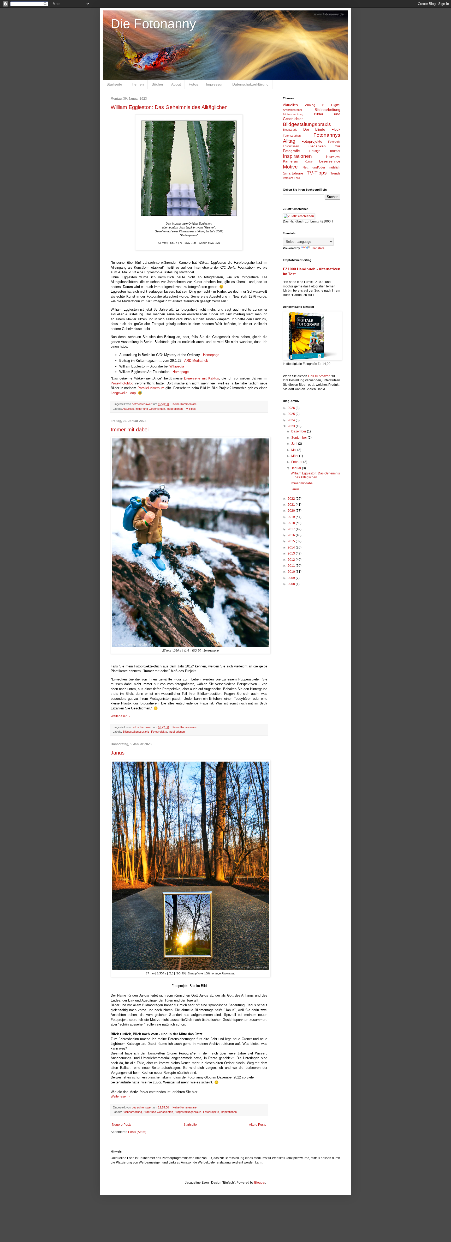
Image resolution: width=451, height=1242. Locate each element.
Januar (296, 468)
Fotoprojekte (159, 731)
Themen (137, 84)
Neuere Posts (121, 1124)
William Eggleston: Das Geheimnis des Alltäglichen (169, 107)
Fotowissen (291, 146)
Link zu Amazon (319, 376)
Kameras (290, 161)
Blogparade (290, 129)
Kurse (308, 161)
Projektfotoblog (122, 383)
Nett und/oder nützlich (321, 167)
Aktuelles (128, 408)
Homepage (211, 355)
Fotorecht (334, 141)
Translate (317, 248)
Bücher (157, 84)
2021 (292, 505)
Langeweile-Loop (123, 393)
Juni (294, 443)
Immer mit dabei (130, 429)
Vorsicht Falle (291, 177)
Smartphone (293, 173)
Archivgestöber (292, 109)
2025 (292, 414)
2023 (292, 426)
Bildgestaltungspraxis (136, 731)
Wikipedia (177, 366)
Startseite (114, 84)
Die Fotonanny (153, 23)
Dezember (299, 431)
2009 (292, 578)
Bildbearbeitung (132, 1111)
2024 (292, 420)
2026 (292, 408)
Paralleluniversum (151, 388)
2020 (292, 511)
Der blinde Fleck (321, 129)
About (176, 84)
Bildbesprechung (293, 114)
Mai (294, 450)
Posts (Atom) (137, 1132)
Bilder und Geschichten (150, 408)
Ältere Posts (257, 1124)
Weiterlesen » (120, 716)
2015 (292, 541)
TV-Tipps (190, 408)
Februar (297, 462)
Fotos (193, 84)
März (295, 456)
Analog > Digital (322, 105)
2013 (292, 553)
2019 (292, 517)
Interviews (333, 157)
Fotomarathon (292, 135)
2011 (292, 566)
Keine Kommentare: (185, 404)
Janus (117, 753)
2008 (292, 584)
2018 (292, 523)
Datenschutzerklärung (250, 84)
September (299, 437)
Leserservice (329, 161)
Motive (290, 167)
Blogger (259, 1182)
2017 (292, 529)
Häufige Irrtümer (325, 151)
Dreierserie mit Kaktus (201, 378)
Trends (335, 173)
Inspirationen (175, 408)
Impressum (215, 84)
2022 (292, 499)
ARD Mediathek (196, 361)
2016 (292, 535)
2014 (292, 547)
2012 (292, 560)
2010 (292, 572)
